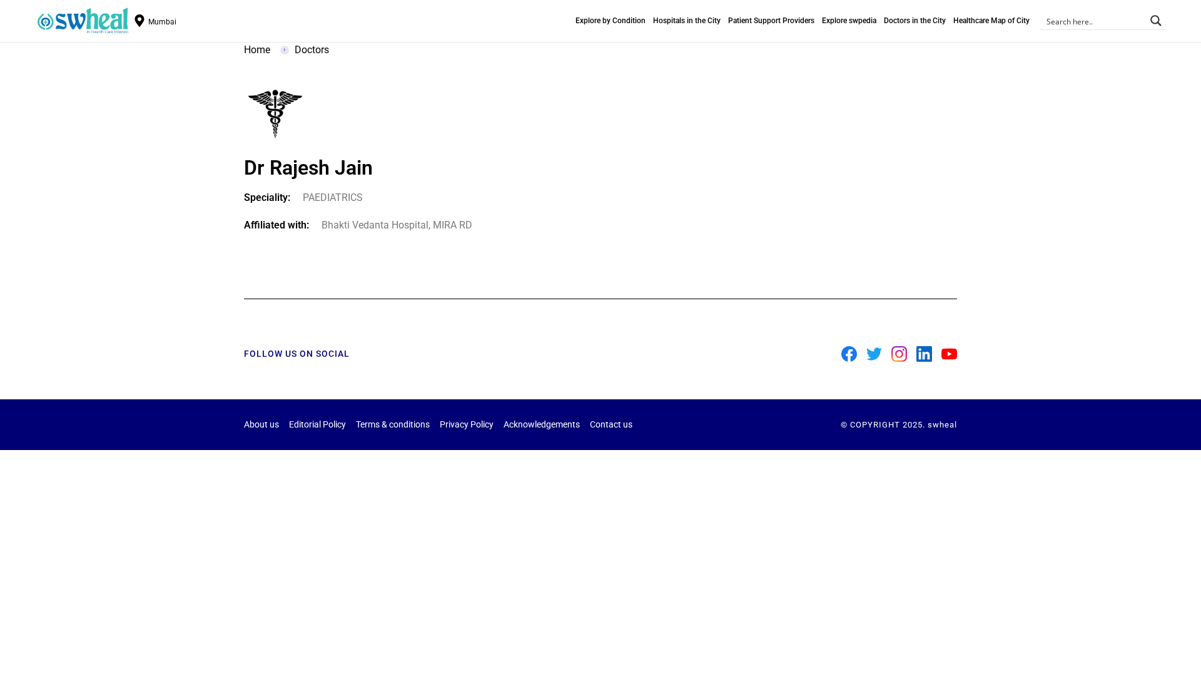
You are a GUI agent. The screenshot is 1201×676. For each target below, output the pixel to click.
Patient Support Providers (771, 20)
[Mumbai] (139, 20)
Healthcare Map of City (991, 20)
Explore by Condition (610, 20)
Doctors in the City (915, 20)
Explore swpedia (849, 20)
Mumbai (162, 22)
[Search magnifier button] (1156, 20)
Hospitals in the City (687, 20)
